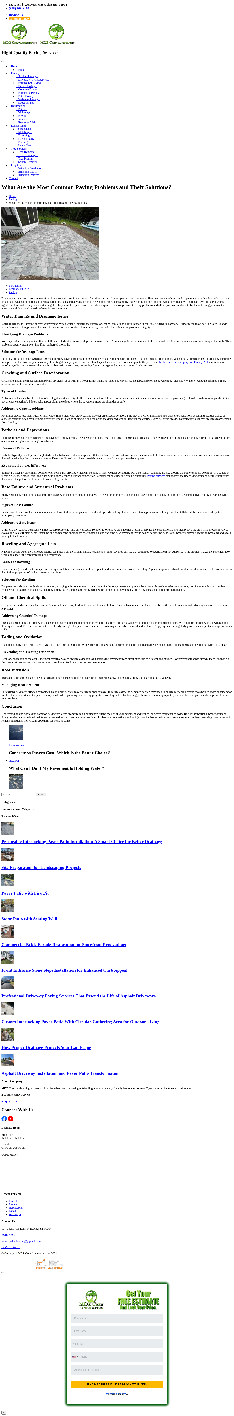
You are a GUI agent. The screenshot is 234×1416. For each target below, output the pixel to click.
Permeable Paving (28, 92)
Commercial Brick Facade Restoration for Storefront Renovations (63, 944)
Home (14, 66)
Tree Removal (26, 151)
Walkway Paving (28, 99)
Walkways (24, 112)
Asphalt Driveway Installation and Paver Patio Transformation (60, 1073)
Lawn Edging (26, 138)
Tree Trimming (26, 155)
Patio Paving (25, 96)
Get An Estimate (19, 18)
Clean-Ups (24, 128)
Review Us (16, 15)
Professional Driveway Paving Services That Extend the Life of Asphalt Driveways (78, 996)
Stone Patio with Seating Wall (29, 918)
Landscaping (18, 125)
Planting (23, 142)
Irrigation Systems (28, 174)
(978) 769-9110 (19, 8)
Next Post (14, 760)
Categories (7, 809)
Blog (21, 69)
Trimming (24, 135)
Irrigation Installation (30, 168)
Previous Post (16, 745)
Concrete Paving (27, 89)
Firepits (22, 115)
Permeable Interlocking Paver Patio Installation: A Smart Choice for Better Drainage (81, 841)
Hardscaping (18, 105)
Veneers (22, 119)
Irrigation (16, 165)
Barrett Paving (26, 86)
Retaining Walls (27, 122)
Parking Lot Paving (29, 82)
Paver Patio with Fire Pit (25, 893)
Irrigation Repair (27, 171)
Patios (21, 109)
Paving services (156, 475)
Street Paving (26, 102)
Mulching (23, 132)
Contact (13, 178)
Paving (15, 73)
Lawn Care (24, 145)
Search (41, 794)
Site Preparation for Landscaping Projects (41, 867)
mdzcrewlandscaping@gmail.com (21, 1241)
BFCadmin (15, 285)
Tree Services (19, 148)
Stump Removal (27, 161)
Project (13, 1201)
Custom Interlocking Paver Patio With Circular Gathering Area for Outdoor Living (80, 1021)
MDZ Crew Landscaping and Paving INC (183, 362)
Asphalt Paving (27, 76)
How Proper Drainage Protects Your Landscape (46, 1047)
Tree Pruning (25, 158)
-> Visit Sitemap (10, 1247)
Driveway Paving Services (33, 79)
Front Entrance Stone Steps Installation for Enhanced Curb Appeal (64, 970)
